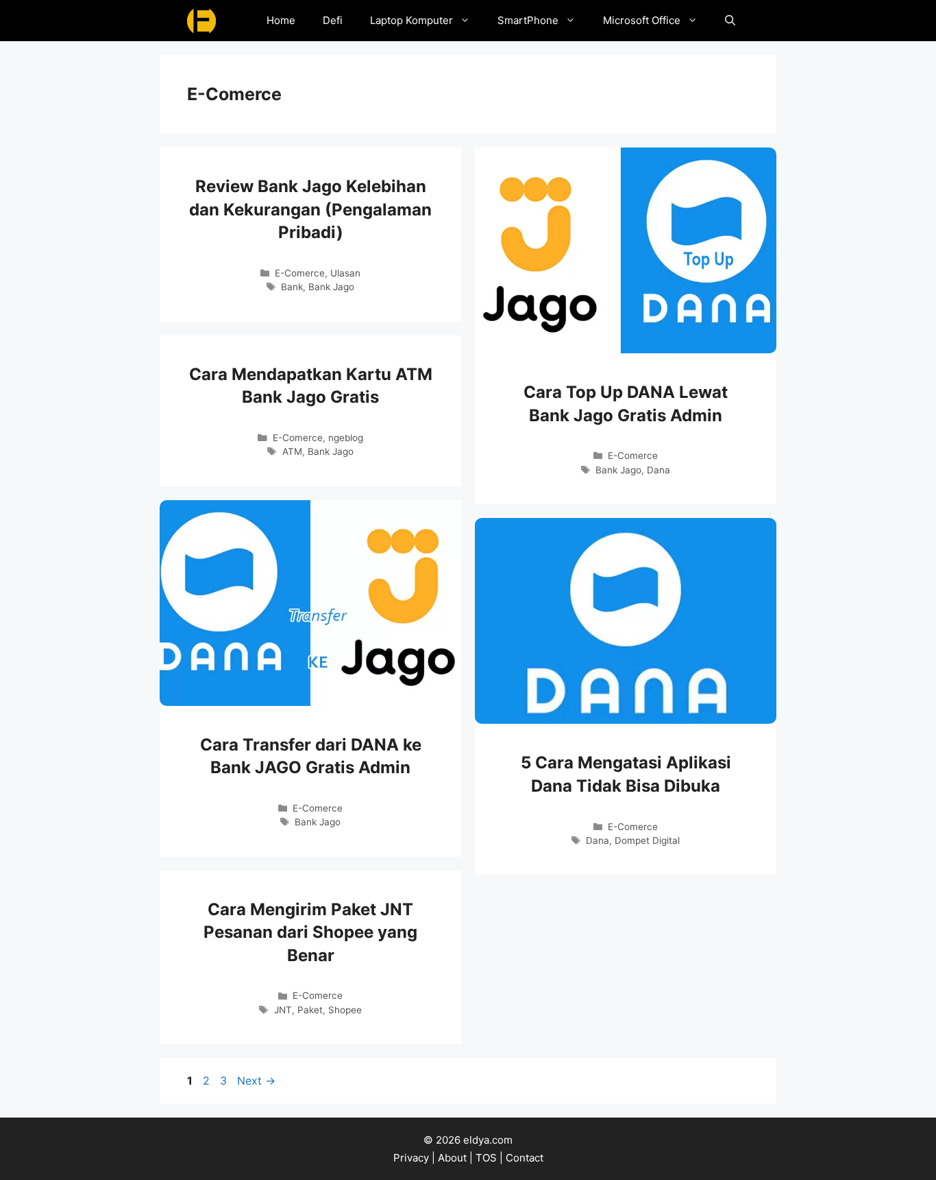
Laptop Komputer (411, 20)
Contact (524, 1157)
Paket (310, 1009)
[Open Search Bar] (730, 20)
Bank (292, 286)
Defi (333, 20)
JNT (283, 1009)
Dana (658, 469)
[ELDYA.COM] (201, 20)
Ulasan (345, 273)
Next (256, 1080)
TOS (486, 1157)
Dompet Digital (647, 840)
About (452, 1157)
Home (281, 20)
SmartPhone (527, 20)
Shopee (345, 1009)
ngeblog (345, 437)
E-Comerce (300, 273)
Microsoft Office (641, 20)
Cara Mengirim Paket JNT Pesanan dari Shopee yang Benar (310, 932)
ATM (292, 451)
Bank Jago (331, 286)
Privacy (411, 1157)
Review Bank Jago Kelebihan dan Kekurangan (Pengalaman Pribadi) (310, 209)
